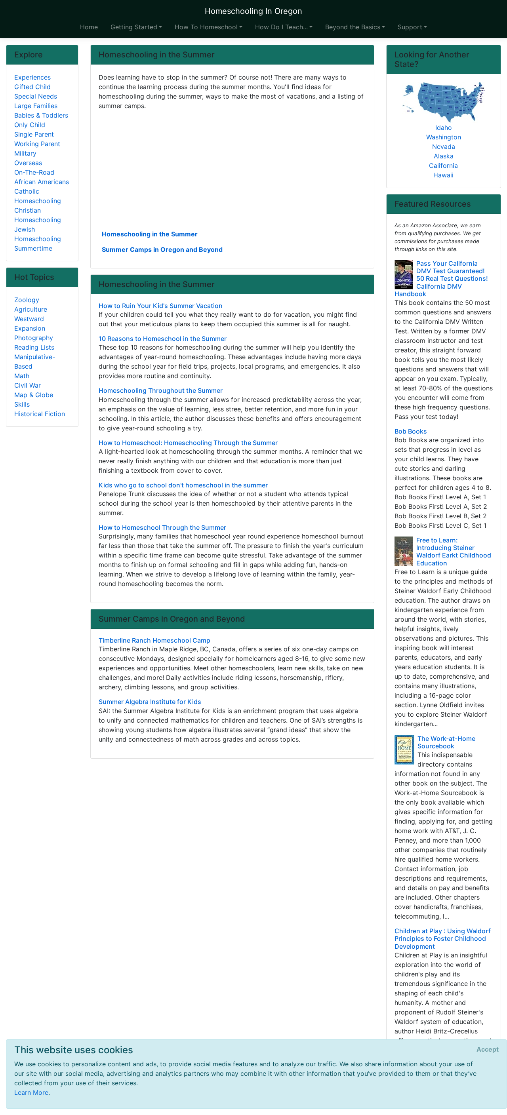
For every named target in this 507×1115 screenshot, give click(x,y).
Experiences (32, 77)
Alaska (444, 156)
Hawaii (443, 175)
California (443, 165)
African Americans (41, 182)
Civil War (27, 385)
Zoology (26, 300)
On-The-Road (34, 172)
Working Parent (37, 144)
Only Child (29, 125)
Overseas (28, 163)
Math (21, 376)
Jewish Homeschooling (37, 234)
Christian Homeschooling (37, 215)
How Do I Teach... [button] (281, 27)
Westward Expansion (29, 323)
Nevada (443, 146)
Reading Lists (34, 347)
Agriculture (30, 309)
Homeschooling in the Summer (150, 234)
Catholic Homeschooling (37, 196)
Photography (33, 338)
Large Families (35, 106)
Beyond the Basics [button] (352, 27)
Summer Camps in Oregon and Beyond (162, 249)
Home (89, 27)
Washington (443, 137)
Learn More (31, 1092)
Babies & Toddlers (41, 115)
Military (25, 153)
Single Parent (34, 134)
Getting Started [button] (134, 27)
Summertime (33, 248)
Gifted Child (32, 87)
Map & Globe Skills (33, 399)
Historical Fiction (39, 414)
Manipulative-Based (34, 361)
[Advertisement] (232, 169)
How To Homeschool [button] (206, 27)
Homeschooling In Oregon (253, 11)
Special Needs (35, 96)
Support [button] (410, 27)
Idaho (443, 127)
